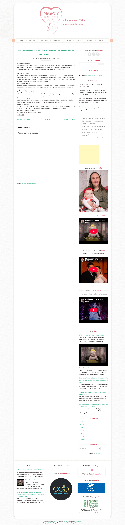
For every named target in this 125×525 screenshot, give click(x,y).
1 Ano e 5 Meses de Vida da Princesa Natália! (91, 335)
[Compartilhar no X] (21, 115)
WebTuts (50, 523)
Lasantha (64, 523)
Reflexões (44, 40)
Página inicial (46, 119)
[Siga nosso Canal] (98, 54)
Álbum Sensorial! (84, 368)
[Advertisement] (89, 154)
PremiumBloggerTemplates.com (74, 523)
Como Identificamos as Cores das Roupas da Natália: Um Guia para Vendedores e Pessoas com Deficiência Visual (93, 380)
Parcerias (102, 40)
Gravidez (90, 40)
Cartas (68, 40)
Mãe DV (37, 58)
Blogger (98, 453)
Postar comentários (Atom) (28, 183)
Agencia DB (78, 521)
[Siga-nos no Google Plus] (94, 54)
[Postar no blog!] (19, 115)
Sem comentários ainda (53, 58)
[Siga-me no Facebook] (89, 54)
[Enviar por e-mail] (17, 115)
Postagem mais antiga (69, 119)
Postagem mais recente (23, 119)
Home (21, 40)
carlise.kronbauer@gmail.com (93, 75)
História (32, 40)
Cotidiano (57, 40)
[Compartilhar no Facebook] (23, 115)
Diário (79, 40)
